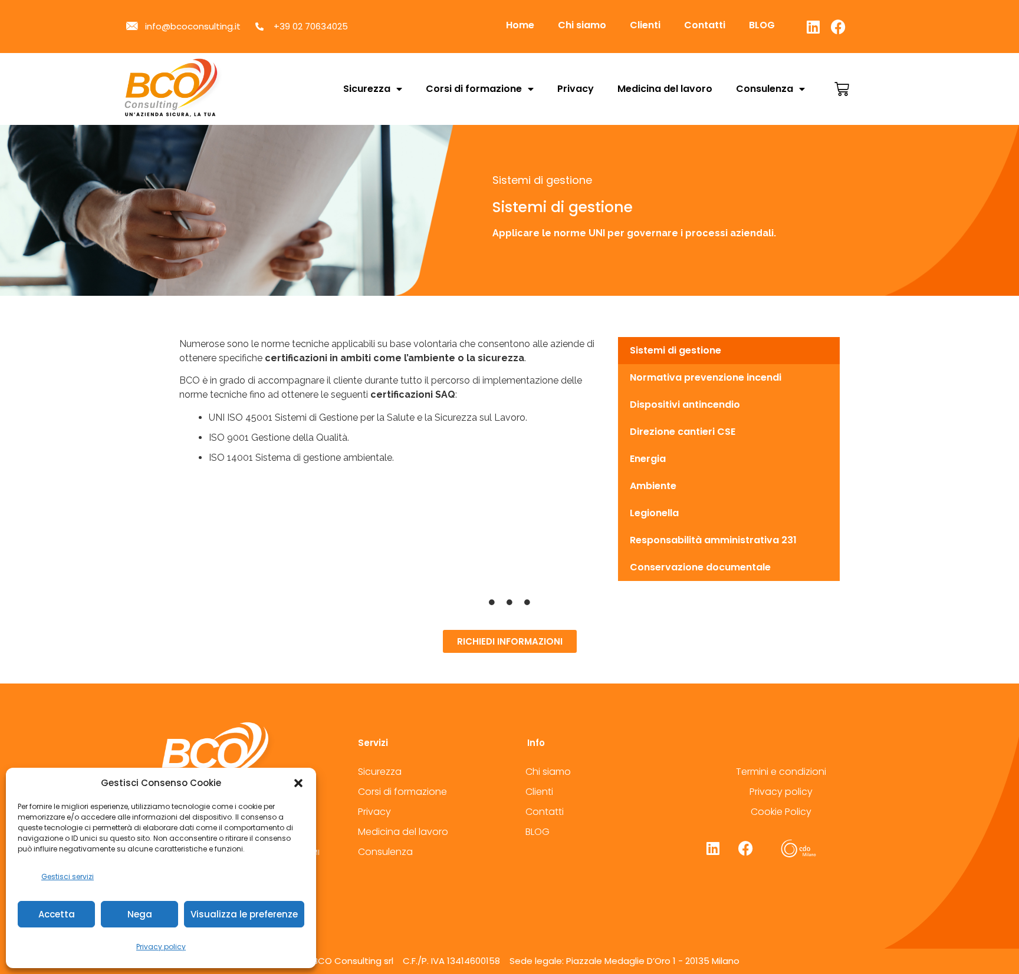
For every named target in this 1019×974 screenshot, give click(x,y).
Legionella (654, 513)
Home (520, 25)
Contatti (704, 25)
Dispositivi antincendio (685, 404)
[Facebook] (838, 26)
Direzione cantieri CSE (682, 431)
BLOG (762, 25)
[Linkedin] (813, 26)
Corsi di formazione (474, 88)
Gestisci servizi (67, 876)
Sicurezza (366, 88)
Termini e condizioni (781, 771)
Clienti (645, 25)
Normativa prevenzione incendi (705, 377)
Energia (648, 458)
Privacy (575, 88)
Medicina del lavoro (664, 88)
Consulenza (764, 88)
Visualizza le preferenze (244, 914)
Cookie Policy (781, 811)
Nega (139, 914)
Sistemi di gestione (675, 350)
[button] (298, 783)
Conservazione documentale (700, 567)
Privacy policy (161, 947)
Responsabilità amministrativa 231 (713, 540)
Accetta (56, 914)
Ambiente (653, 486)
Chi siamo (582, 25)
